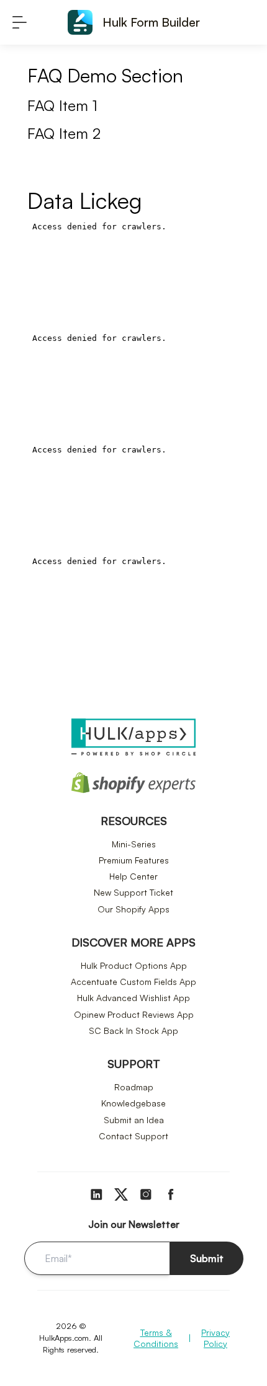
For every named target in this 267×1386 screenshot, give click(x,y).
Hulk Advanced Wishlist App (133, 997)
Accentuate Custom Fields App (133, 981)
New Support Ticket (133, 892)
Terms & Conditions (156, 1338)
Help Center (133, 876)
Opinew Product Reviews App (134, 1014)
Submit (207, 1258)
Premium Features (134, 860)
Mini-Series (134, 844)
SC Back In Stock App (133, 1030)
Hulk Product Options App (134, 965)
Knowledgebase (133, 1103)
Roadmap (133, 1087)
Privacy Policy (215, 1338)
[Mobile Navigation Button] (19, 22)
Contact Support (133, 1136)
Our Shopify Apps (133, 909)
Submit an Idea (134, 1120)
